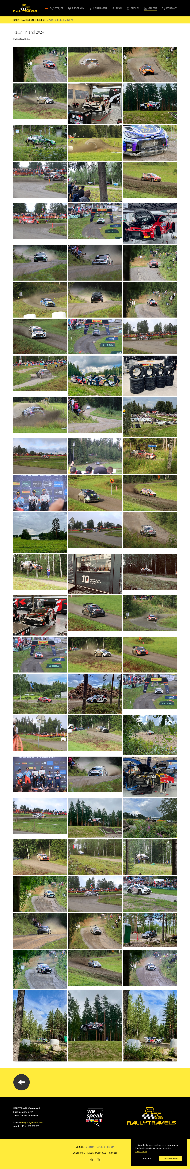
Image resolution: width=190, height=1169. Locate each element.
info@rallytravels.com (31, 1122)
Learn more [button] (141, 1151)
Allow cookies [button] (171, 1158)
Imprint (112, 1152)
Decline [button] (147, 1158)
